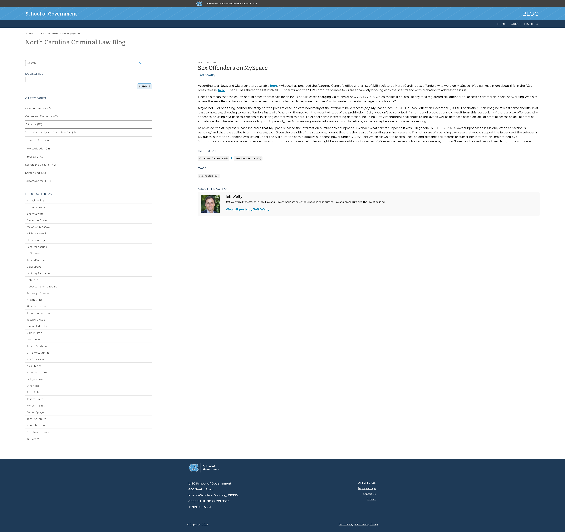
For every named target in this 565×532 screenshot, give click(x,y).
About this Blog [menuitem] (524, 24)
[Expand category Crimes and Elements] (149, 116)
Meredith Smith (36, 405)
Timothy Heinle (36, 306)
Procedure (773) (34, 156)
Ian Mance (33, 339)
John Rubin (34, 392)
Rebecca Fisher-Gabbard (42, 286)
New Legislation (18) (37, 148)
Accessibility (346, 524)
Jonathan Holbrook (39, 313)
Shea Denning (36, 240)
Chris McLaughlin (38, 352)
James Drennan (36, 260)
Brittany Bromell (37, 207)
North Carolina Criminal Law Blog (75, 42)
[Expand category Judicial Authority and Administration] (149, 133)
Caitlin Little (34, 333)
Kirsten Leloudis (37, 326)
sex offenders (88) (208, 176)
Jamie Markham (37, 346)
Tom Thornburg (36, 419)
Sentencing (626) (35, 173)
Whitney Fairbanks (38, 273)
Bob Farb (32, 280)
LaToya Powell (35, 379)
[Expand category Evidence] (149, 124)
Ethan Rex (33, 385)
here (273, 85)
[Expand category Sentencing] (149, 173)
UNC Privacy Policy (366, 524)
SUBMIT (144, 86)
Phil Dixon (33, 253)
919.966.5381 (201, 507)
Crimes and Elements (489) (213, 158)
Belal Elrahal (34, 266)
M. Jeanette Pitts (37, 372)
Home (33, 33)
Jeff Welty (206, 75)
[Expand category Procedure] (149, 157)
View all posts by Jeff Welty (247, 209)
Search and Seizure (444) (248, 158)
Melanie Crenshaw (38, 227)
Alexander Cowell (37, 220)
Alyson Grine (34, 299)
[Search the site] (139, 63)
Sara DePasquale (37, 247)
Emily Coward (35, 213)
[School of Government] (204, 467)
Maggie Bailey (35, 200)
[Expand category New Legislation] (149, 149)
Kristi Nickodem (36, 359)
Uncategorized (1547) (38, 181)
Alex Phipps (34, 366)
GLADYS (371, 499)
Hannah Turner (36, 425)
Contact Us (369, 494)
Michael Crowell (37, 233)
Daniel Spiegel (36, 412)
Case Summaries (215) (38, 108)
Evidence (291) (33, 124)
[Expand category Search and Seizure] (149, 165)
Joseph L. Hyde (36, 319)
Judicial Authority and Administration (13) (50, 132)
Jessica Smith (35, 399)
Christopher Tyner (38, 432)
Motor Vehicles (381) (37, 140)
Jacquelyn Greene (38, 293)
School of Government (51, 13)
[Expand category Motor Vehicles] (149, 141)
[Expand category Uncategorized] (149, 181)
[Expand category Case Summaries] (149, 108)
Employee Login (367, 488)
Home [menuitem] (501, 24)
